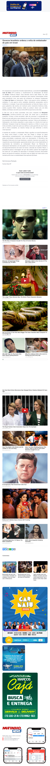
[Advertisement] (25, 20)
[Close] (48, 1)
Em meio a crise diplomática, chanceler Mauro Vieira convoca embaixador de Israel (24, 576)
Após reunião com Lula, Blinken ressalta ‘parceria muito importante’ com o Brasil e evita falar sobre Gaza (9, 577)
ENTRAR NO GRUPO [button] (25, 179)
